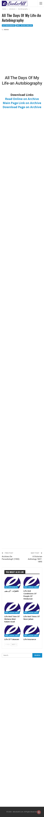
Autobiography (9, 25)
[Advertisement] (22, 53)
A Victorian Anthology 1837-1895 (35, 559)
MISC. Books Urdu (31, 587)
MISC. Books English (24, 25)
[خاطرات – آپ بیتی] (12, 582)
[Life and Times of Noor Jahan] (31, 608)
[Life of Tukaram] (12, 631)
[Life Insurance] (31, 631)
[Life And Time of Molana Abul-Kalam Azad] (12, 608)
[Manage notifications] (39, 812)
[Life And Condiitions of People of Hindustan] (31, 582)
